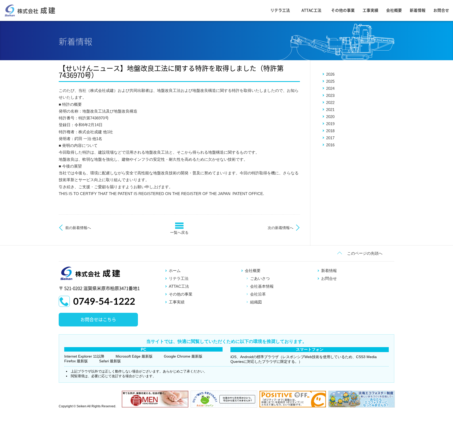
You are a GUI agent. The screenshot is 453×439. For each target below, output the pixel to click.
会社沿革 (258, 294)
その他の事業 (343, 10)
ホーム (175, 270)
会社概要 (394, 10)
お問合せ (441, 10)
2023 (330, 95)
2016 (330, 145)
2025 (330, 81)
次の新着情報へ (280, 228)
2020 (330, 116)
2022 (330, 102)
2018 (330, 131)
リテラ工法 (280, 10)
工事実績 (370, 10)
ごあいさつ (260, 278)
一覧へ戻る (179, 232)
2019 (330, 123)
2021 (330, 109)
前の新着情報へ (78, 228)
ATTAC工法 (311, 10)
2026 (330, 74)
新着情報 (417, 10)
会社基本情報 (262, 286)
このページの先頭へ (364, 253)
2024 (330, 88)
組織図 (256, 302)
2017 (330, 138)
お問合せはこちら (98, 319)
